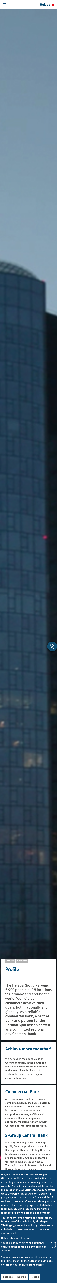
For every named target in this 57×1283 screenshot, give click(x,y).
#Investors (22, 960)
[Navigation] (5, 5)
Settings (8, 1276)
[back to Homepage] (47, 4)
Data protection (10, 1237)
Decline (21, 1276)
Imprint (25, 1237)
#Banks (10, 960)
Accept (35, 1276)
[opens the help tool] (52, 646)
